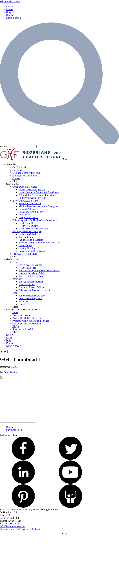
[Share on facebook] (23, 459)
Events (9, 9)
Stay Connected (14, 430)
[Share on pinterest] (23, 506)
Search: (3, 146)
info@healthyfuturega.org (12, 526)
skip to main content (10, 1)
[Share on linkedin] (23, 483)
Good (64, 534)
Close (3, 351)
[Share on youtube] (70, 483)
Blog (8, 12)
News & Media (13, 17)
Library (9, 6)
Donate (9, 15)
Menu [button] (65, 159)
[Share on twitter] (70, 459)
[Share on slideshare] (70, 506)
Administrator (10, 372)
